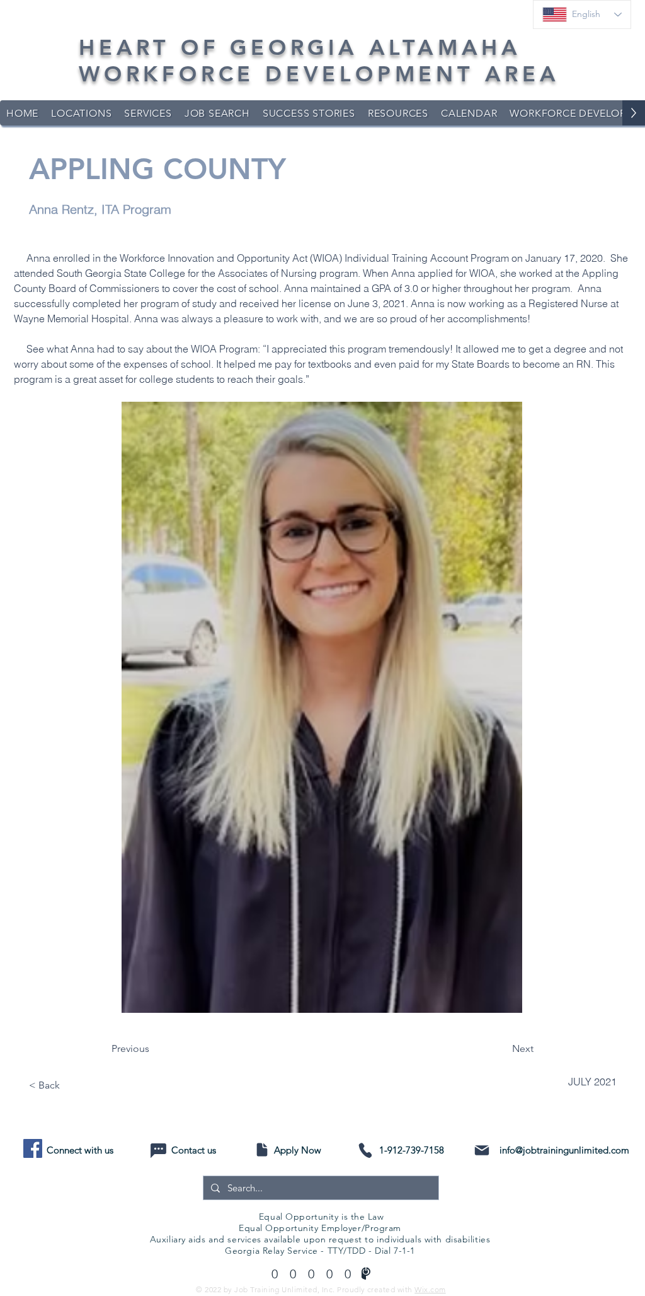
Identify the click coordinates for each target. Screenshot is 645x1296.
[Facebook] (32, 1148)
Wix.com (429, 1289)
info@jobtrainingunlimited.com (564, 1150)
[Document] (261, 1149)
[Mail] (482, 1150)
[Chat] (158, 1150)
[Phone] (365, 1150)
